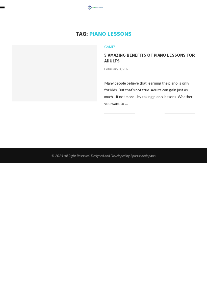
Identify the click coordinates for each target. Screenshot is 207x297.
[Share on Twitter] (150, 113)
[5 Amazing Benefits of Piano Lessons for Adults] (54, 73)
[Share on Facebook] (144, 113)
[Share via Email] (160, 113)
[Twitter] (200, 7)
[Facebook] (195, 7)
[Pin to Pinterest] (155, 113)
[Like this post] (138, 113)
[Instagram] (205, 7)
